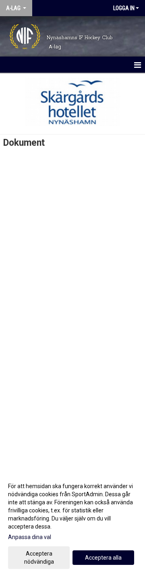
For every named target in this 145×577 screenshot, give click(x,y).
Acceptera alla (103, 557)
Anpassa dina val (29, 537)
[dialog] (72, 523)
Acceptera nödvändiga (39, 557)
